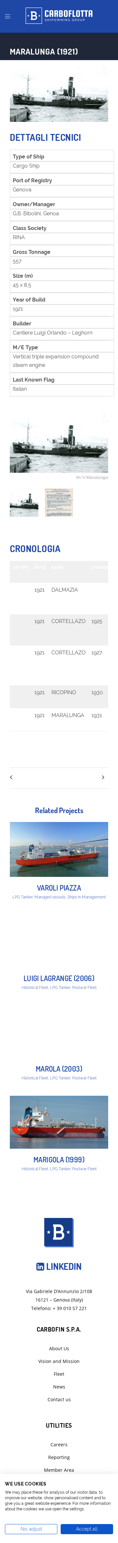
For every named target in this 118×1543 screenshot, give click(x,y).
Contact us (59, 1399)
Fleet (59, 1374)
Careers (59, 1444)
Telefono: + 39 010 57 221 (59, 1308)
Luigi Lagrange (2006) (59, 978)
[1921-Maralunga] (24, 502)
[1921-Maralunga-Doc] (59, 502)
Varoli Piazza (59, 887)
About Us (59, 1348)
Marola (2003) (59, 1068)
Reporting (59, 1457)
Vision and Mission (59, 1361)
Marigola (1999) (59, 1159)
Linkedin (63, 1266)
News (59, 1387)
